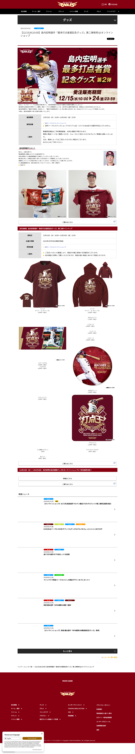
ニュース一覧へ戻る (110, 734)
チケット (61, 11)
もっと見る (67, 728)
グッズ (86, 11)
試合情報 (24, 11)
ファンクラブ (111, 11)
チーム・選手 (36, 11)
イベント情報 (74, 11)
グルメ (99, 11)
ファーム (49, 11)
